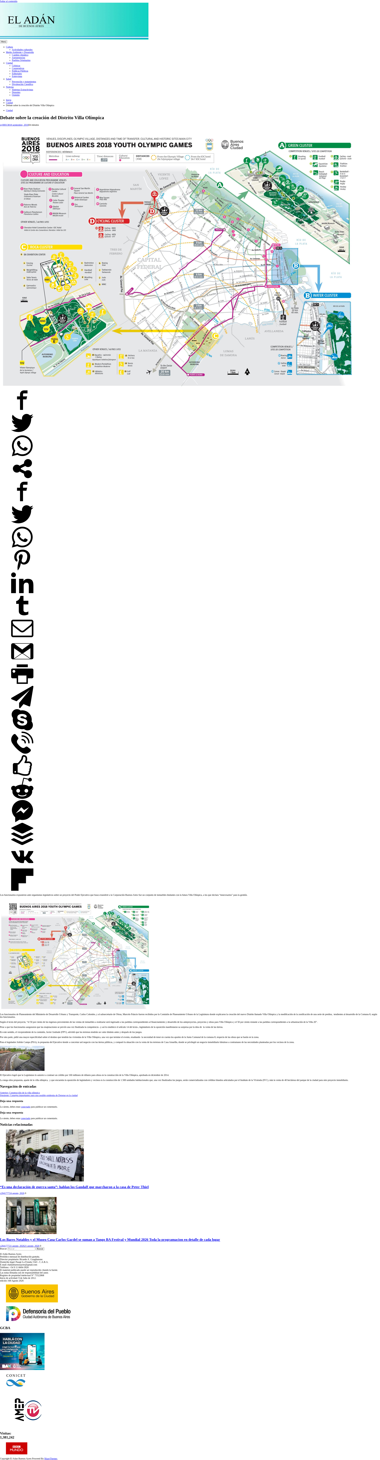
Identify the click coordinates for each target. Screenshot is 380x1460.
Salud (8, 79)
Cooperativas (18, 68)
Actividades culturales (22, 49)
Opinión (16, 95)
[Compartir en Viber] (22, 753)
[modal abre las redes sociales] (22, 479)
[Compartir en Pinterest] (22, 570)
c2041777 (4, 1193)
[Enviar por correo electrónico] (22, 638)
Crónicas (16, 65)
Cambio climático (20, 55)
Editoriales (17, 73)
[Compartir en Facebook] (22, 410)
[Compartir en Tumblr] (22, 616)
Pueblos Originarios (21, 60)
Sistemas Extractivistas (22, 89)
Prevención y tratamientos (24, 81)
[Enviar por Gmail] (22, 661)
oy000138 (5, 125)
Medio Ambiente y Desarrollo (20, 52)
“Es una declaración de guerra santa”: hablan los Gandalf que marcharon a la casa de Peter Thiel (74, 1187)
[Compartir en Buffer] (22, 844)
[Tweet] (22, 433)
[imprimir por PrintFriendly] (22, 684)
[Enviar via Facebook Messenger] (22, 821)
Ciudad (9, 63)
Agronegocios (18, 57)
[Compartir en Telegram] (22, 707)
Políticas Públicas (20, 71)
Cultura (9, 47)
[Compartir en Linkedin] (22, 593)
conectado (25, 1107)
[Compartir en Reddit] (22, 798)
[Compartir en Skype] (22, 730)
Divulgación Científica (22, 84)
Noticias (10, 87)
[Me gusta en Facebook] (22, 775)
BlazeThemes (50, 1458)
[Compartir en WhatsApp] (22, 456)
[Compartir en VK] (22, 867)
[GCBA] (22, 1369)
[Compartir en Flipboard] (22, 890)
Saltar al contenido (8, 1)
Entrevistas (17, 76)
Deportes (16, 92)
